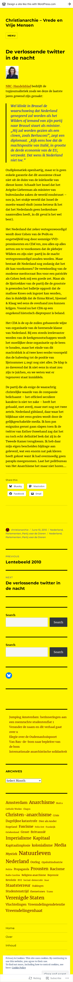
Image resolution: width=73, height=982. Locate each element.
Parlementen (13, 533)
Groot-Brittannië (33, 832)
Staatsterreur (18, 885)
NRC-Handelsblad (18, 86)
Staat (46, 880)
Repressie (52, 875)
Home (10, 928)
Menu (11, 35)
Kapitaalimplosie (18, 845)
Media (60, 845)
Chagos (26, 809)
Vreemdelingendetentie (46, 904)
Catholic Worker (14, 809)
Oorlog (35, 862)
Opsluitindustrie (52, 862)
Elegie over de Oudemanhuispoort (33, 737)
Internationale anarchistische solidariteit (38, 751)
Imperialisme (18, 838)
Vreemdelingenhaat (24, 910)
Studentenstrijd (17, 891)
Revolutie (11, 880)
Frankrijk (50, 827)
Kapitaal (41, 838)
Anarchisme (42, 802)
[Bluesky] (9, 675)
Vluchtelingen (16, 904)
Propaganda (21, 869)
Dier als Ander (48, 821)
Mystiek (11, 854)
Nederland (56, 529)
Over (9, 936)
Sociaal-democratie (33, 880)
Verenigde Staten (25, 898)
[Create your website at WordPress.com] (36, 4)
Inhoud (11, 945)
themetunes (37, 891)
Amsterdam (16, 802)
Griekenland (12, 832)
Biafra (59, 803)
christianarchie (20, 529)
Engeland (11, 826)
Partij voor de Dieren (34, 533)
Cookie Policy (19, 967)
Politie (9, 869)
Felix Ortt (39, 827)
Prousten (39, 868)
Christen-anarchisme (28, 814)
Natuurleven (35, 853)
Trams (50, 891)
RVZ (20, 880)
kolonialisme (42, 845)
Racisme (57, 869)
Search (10, 615)
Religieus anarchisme (34, 875)
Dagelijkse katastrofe (21, 821)
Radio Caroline (13, 875)
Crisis (56, 815)
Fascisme (26, 826)
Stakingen (38, 885)
